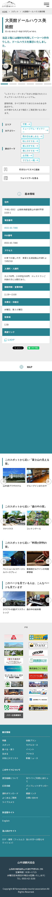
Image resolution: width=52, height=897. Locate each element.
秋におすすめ (29, 141)
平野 (25, 124)
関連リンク (31, 793)
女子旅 (26, 155)
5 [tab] (36, 85)
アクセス (30, 753)
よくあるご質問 (9, 797)
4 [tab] (28, 85)
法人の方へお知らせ (35, 839)
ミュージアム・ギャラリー (34, 130)
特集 (4, 740)
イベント (30, 749)
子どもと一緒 (29, 160)
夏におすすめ (29, 145)
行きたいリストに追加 (29, 169)
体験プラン (31, 740)
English (6, 820)
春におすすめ (29, 150)
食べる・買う (8, 749)
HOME (4, 11)
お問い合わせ (32, 797)
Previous (6, 66)
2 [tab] (10, 85)
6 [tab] (45, 85)
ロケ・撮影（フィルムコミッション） (13, 841)
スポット (15, 11)
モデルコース (32, 744)
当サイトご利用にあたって (37, 780)
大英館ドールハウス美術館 (33, 11)
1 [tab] (2, 85)
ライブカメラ (8, 802)
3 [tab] (19, 85)
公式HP (11, 339)
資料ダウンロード (10, 793)
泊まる (5, 753)
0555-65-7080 (11, 227)
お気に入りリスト (10, 758)
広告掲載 (6, 785)
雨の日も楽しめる (31, 136)
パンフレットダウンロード (37, 787)
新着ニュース (32, 758)
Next (46, 66)
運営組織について (10, 778)
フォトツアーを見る (29, 178)
